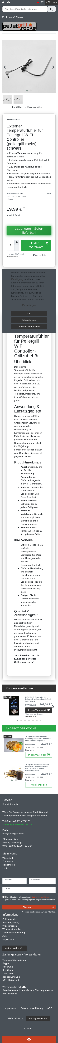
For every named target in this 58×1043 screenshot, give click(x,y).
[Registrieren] (9, 2)
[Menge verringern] (16, 248)
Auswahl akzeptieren (29, 326)
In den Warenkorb (36, 245)
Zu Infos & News (12, 17)
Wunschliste (40, 255)
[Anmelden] (3, 2)
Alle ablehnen (29, 320)
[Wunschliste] (42, 2)
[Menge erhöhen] (16, 242)
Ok (29, 313)
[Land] (37, 2)
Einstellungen (29, 305)
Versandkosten (12, 257)
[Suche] (51, 9)
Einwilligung (17, 279)
